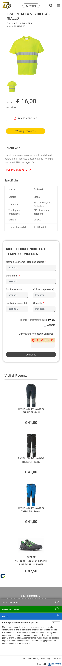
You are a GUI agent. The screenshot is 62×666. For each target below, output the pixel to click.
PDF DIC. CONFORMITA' (18, 169)
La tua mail (13, 275)
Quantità (38, 303)
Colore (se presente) (43, 289)
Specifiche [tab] (11, 180)
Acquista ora (27, 131)
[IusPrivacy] (55, 664)
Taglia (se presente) (16, 303)
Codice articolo (14, 289)
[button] (27, 77)
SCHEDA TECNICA (27, 118)
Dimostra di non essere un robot (36, 333)
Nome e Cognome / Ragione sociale (26, 261)
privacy (51, 319)
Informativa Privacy (31, 658)
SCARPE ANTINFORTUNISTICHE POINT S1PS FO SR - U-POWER (31, 561)
